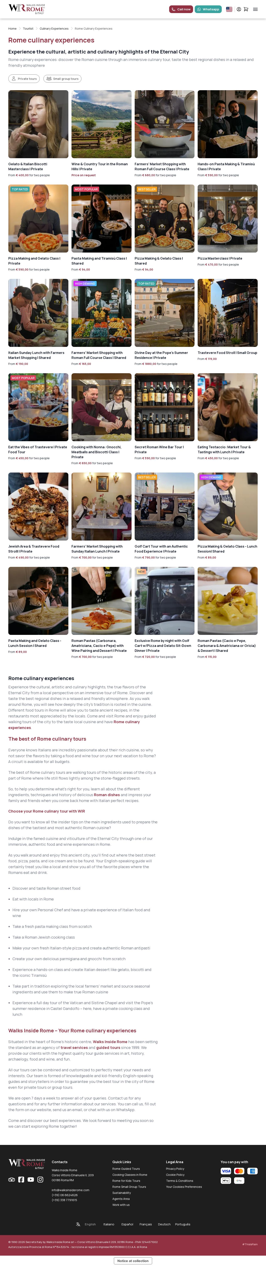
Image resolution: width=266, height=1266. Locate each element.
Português (182, 1224)
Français (146, 1224)
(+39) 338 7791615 (64, 1200)
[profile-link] (238, 9)
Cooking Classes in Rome (129, 1175)
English (90, 1224)
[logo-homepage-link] (26, 9)
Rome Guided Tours (126, 1169)
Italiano (108, 1224)
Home (12, 28)
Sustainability (121, 1193)
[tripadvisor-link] (11, 1179)
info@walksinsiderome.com (70, 1190)
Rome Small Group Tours (129, 1187)
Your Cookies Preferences (184, 1187)
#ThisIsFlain (250, 1244)
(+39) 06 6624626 (65, 1195)
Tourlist (28, 28)
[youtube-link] (30, 1179)
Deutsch (164, 1224)
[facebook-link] (21, 1179)
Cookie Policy (175, 1175)
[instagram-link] (40, 1179)
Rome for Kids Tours (126, 1181)
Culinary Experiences (54, 28)
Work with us (121, 1205)
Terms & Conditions (179, 1181)
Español (127, 1224)
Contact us (118, 1098)
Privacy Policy (175, 1169)
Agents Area (121, 1199)
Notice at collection (133, 1261)
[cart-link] (246, 9)
